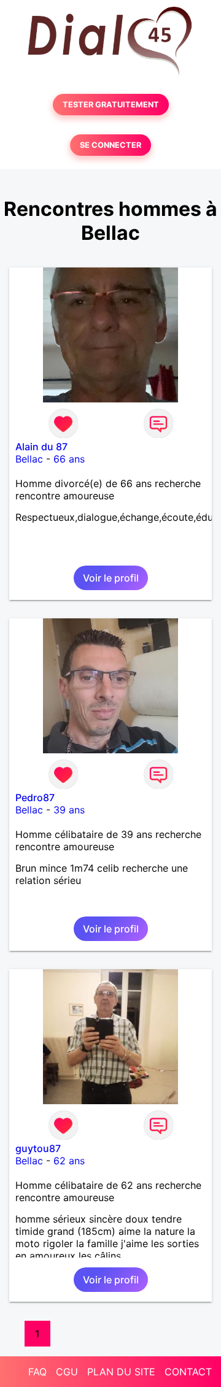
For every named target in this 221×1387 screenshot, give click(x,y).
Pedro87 (35, 797)
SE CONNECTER (110, 145)
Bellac (29, 459)
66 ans (69, 459)
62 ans (69, 1161)
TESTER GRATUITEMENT (111, 104)
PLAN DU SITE (121, 1372)
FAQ (37, 1372)
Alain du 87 (41, 446)
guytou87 (38, 1148)
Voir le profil (111, 578)
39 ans (69, 810)
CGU (67, 1372)
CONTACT (188, 1372)
